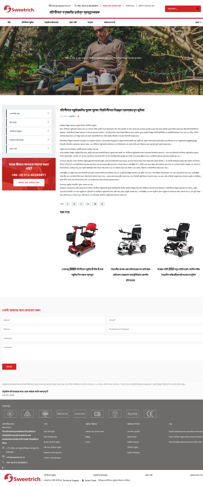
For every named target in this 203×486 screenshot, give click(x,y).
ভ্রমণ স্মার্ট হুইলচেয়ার (50, 437)
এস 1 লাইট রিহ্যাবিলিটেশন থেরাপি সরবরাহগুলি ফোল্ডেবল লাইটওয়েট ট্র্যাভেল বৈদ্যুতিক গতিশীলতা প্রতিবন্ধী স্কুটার (147, 274)
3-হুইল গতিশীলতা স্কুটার (52, 442)
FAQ (87, 437)
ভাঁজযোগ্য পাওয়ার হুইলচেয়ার (53, 452)
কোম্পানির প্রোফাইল (133, 431)
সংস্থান (90, 22)
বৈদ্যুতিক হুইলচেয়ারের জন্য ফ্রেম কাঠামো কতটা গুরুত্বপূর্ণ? (25, 385)
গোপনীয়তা (126, 480)
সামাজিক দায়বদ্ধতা (133, 442)
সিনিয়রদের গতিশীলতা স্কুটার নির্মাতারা (110, 480)
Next (198, 251)
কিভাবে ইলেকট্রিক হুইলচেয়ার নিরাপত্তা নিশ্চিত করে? (185, 442)
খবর (73, 58)
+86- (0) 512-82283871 (29, 175)
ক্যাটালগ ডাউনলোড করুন (146, 6)
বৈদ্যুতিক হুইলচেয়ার (51, 22)
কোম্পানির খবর (14, 113)
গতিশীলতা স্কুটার (27, 22)
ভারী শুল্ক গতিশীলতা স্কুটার (52, 447)
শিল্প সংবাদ (81, 58)
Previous (61, 251)
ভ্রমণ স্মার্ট (73, 22)
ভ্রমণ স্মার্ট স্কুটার (49, 431)
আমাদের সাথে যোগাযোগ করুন (112, 6)
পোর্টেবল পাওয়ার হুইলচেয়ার (52, 458)
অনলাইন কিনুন (129, 6)
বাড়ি (9, 22)
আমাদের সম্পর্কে (109, 22)
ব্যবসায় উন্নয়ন (132, 437)
